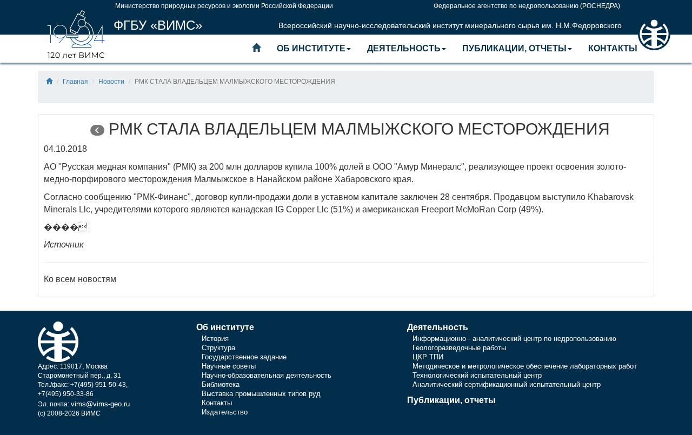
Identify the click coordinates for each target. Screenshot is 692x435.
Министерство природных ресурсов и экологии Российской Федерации (224, 6)
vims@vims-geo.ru (100, 404)
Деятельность (404, 48)
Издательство (225, 412)
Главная (75, 81)
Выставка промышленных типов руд (261, 394)
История (215, 338)
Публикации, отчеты (514, 48)
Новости (111, 81)
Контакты (612, 48)
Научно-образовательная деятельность (266, 375)
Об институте (311, 48)
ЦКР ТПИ (427, 357)
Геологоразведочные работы (459, 348)
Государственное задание (244, 357)
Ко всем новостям (80, 279)
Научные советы (229, 366)
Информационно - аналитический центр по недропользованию (514, 338)
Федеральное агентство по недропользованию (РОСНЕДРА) (527, 6)
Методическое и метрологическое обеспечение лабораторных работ (524, 366)
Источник (64, 244)
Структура (218, 348)
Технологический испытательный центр (477, 375)
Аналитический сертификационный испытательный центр (506, 384)
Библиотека (220, 384)
